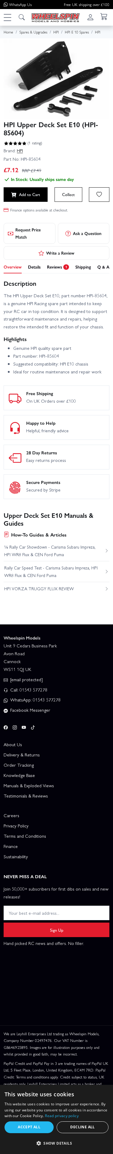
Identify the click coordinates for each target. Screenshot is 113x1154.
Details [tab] (34, 267)
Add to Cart (29, 194)
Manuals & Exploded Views (29, 785)
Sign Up (56, 930)
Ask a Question (87, 233)
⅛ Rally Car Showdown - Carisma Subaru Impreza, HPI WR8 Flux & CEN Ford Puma (50, 550)
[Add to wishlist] (99, 194)
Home (8, 32)
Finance (11, 846)
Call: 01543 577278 (28, 689)
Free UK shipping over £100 (86, 4)
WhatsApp (20, 4)
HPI (20, 150)
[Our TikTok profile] (33, 726)
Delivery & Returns (22, 754)
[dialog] (56, 1119)
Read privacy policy (62, 1115)
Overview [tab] (13, 267)
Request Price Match (28, 233)
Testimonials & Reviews (26, 795)
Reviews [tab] (57, 267)
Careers (11, 815)
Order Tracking (19, 765)
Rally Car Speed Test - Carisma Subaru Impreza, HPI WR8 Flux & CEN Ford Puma (51, 571)
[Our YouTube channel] (24, 726)
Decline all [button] (82, 1127)
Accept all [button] (29, 1127)
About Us (13, 744)
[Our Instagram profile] (15, 726)
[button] (7, 17)
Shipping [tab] (83, 267)
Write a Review (60, 253)
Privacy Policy (16, 825)
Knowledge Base (19, 775)
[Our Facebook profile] (6, 726)
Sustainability (16, 856)
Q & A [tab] (103, 267)
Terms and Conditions (25, 836)
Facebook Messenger (29, 710)
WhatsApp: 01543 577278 (35, 699)
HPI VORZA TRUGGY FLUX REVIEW (39, 588)
